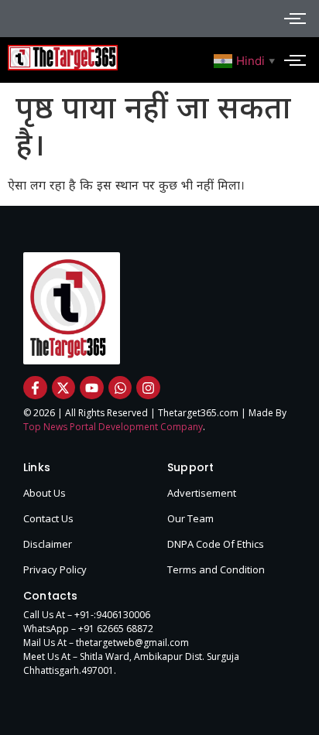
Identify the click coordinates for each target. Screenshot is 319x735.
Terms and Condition (216, 569)
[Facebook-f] (35, 388)
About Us (44, 493)
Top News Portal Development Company (113, 426)
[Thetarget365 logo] (63, 57)
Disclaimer (47, 544)
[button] (246, 59)
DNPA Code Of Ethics (215, 544)
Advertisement (201, 493)
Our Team (190, 518)
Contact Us (48, 518)
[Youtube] (92, 388)
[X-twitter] (64, 388)
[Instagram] (148, 388)
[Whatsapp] (120, 388)
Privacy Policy (55, 569)
